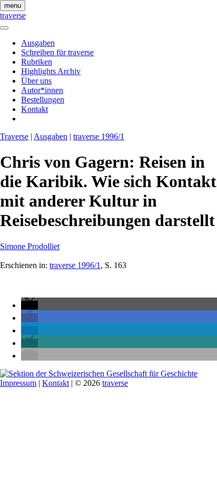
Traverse (14, 136)
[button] (29, 305)
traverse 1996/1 (98, 136)
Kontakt (34, 109)
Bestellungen (42, 99)
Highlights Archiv (51, 71)
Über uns (36, 80)
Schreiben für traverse (57, 52)
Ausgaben (38, 42)
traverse (13, 15)
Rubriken (36, 61)
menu (12, 5)
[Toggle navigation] (4, 27)
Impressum (18, 382)
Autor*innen (42, 90)
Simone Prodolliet (30, 246)
